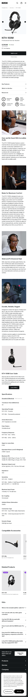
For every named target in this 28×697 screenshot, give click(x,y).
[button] (21, 3)
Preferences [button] (8, 691)
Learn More (14, 387)
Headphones (5, 7)
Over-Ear (12, 7)
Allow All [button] (19, 691)
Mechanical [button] (18, 398)
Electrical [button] (8, 398)
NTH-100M (18, 7)
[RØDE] (5, 3)
